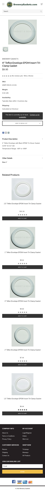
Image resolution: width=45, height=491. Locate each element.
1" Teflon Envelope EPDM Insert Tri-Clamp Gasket (23, 252)
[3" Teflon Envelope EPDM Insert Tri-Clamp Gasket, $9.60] (22, 287)
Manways (25, 452)
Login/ (24, 433)
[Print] (8, 133)
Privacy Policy (6, 439)
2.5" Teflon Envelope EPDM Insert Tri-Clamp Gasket (22, 204)
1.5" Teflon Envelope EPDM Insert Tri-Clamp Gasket (22, 399)
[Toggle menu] (4, 4)
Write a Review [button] (28, 76)
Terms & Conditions (8, 436)
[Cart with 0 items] (42, 4)
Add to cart (22, 218)
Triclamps (25, 449)
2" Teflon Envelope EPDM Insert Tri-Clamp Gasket (23, 350)
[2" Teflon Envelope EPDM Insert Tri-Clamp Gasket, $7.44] (22, 335)
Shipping (5, 452)
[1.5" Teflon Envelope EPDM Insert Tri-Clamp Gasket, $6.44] (22, 384)
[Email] (6, 133)
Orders (24, 436)
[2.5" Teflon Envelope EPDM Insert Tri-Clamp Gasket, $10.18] (22, 189)
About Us (5, 433)
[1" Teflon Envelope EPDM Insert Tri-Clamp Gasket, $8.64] (22, 238)
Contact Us (5, 455)
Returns (4, 449)
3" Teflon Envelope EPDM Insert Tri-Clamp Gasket (23, 301)
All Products (26, 455)
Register (29, 433)
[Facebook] (3, 133)
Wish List (25, 439)
